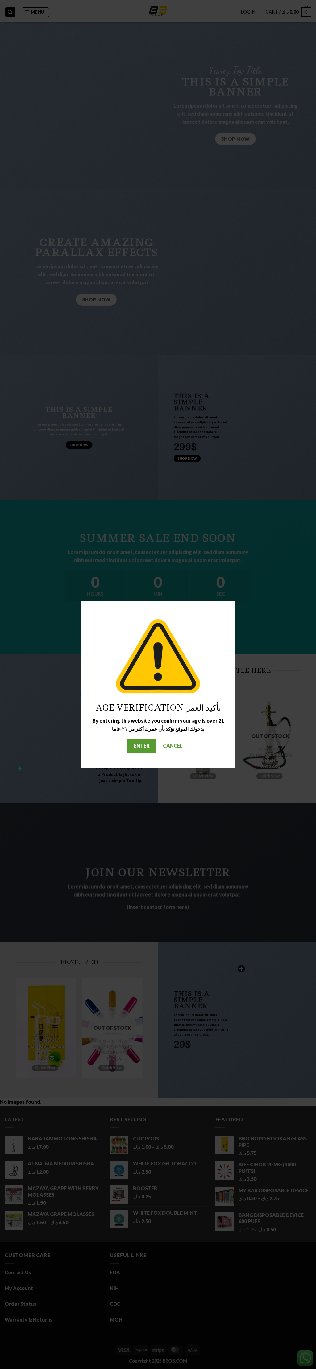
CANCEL (173, 745)
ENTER (142, 745)
